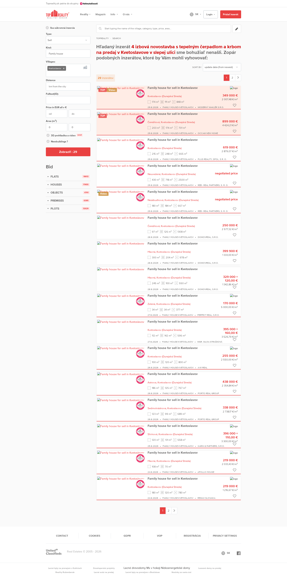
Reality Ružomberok (65, 572)
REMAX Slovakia (206, 498)
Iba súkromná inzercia (62, 27)
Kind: (49, 47)
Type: (49, 33)
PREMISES (57, 200)
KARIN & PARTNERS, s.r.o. (211, 446)
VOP (159, 535)
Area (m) (51, 120)
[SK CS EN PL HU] (193, 14)
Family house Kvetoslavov (178, 107)
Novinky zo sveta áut (181, 572)
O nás (126, 14)
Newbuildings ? (59, 141)
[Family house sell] (238, 77)
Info (113, 14)
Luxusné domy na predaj (209, 568)
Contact (62, 535)
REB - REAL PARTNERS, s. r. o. (213, 185)
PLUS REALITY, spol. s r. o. (212, 159)
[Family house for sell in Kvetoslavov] (120, 87)
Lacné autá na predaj (104, 572)
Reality (84, 14)
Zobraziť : (68, 151)
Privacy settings (225, 535)
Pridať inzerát (230, 14)
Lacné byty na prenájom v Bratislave (143, 572)
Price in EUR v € (56, 107)
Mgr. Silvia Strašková (209, 342)
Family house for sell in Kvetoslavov (173, 87)
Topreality (102, 38)
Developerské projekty (104, 568)
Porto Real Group (208, 393)
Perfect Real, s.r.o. (208, 315)
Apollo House (206, 472)
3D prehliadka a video (66, 135)
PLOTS (54, 208)
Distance (50, 80)
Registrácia (192, 535)
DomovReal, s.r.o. (208, 237)
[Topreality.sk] (57, 14)
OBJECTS (56, 192)
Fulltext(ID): (52, 93)
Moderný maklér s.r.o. (211, 107)
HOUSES (56, 184)
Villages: (50, 61)
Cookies (94, 535)
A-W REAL (202, 367)
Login (209, 14)
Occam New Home (208, 133)
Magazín (100, 14)
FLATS (54, 176)
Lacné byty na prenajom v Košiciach (65, 568)
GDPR (127, 535)
